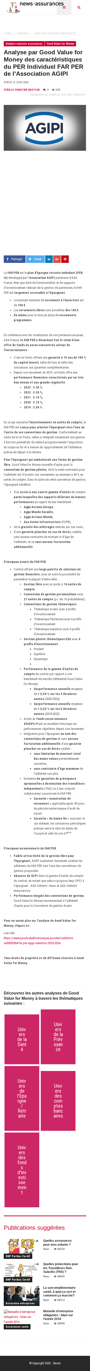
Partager (16, 259)
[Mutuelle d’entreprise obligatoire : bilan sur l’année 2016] (22, 1319)
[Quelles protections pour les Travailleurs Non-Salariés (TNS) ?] (22, 1272)
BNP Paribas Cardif (18, 1256)
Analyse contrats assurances (55, 33)
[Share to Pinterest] (65, 259)
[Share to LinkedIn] (49, 259)
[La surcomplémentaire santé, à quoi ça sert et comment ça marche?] (22, 1296)
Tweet (38, 259)
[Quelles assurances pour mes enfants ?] (22, 1249)
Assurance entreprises (20, 1303)
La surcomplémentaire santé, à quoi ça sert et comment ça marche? (59, 1291)
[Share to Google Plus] (57, 259)
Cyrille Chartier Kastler (22, 89)
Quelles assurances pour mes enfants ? (57, 1242)
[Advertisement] (45, 203)
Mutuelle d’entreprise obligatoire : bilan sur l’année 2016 (58, 1315)
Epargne (23, 33)
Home (8, 33)
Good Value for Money (60, 43)
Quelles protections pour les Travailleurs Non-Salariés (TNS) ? (60, 1268)
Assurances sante (17, 1326)
